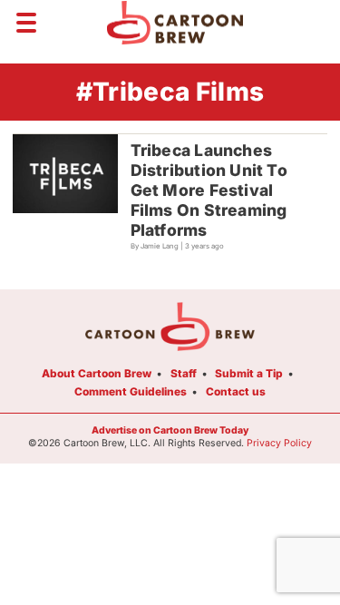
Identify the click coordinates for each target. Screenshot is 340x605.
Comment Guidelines (130, 391)
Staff (183, 373)
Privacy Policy (279, 443)
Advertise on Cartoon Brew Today (170, 430)
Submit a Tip (249, 373)
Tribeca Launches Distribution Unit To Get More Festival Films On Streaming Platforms (209, 190)
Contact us (236, 391)
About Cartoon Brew (96, 373)
